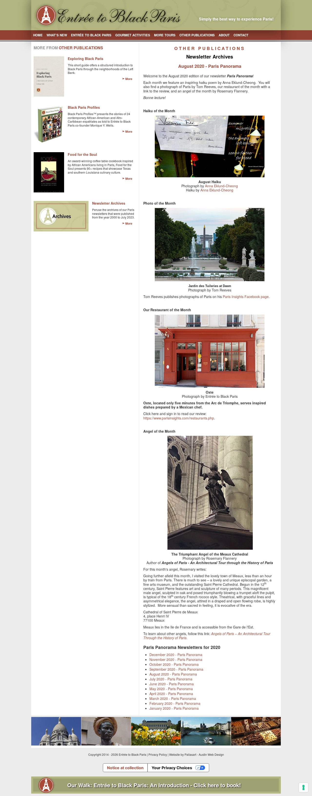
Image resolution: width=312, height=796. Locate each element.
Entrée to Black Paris (91, 35)
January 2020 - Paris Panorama (174, 708)
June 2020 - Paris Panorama (171, 683)
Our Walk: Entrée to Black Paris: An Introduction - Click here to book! (154, 785)
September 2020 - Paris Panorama (176, 669)
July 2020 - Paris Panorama (170, 679)
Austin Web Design (211, 754)
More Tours (165, 35)
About (224, 35)
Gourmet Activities (132, 35)
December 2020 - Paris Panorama (175, 654)
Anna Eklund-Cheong (221, 185)
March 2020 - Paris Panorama (172, 698)
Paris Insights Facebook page (246, 296)
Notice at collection (125, 767)
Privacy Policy (157, 754)
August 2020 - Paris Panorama (173, 674)
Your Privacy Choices (172, 767)
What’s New (57, 35)
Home (38, 35)
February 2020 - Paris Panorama (174, 703)
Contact (241, 35)
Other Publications (197, 35)
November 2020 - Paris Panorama (175, 659)
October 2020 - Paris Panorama (174, 664)
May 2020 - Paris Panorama (171, 688)
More (128, 79)
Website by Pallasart (182, 754)
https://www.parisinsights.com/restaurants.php (178, 418)
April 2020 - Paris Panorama (171, 693)
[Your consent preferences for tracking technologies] (303, 787)
